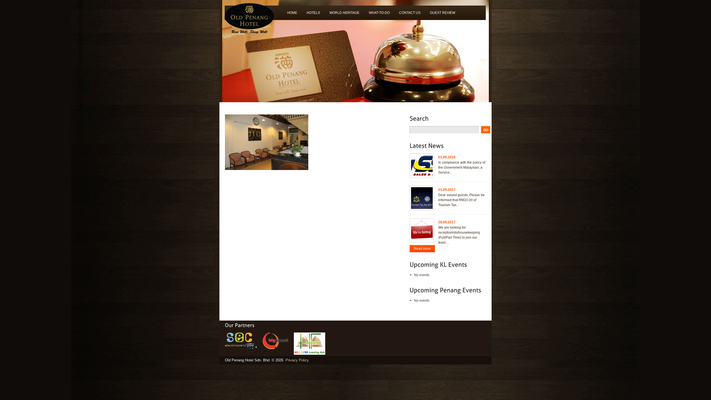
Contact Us (409, 13)
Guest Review (440, 14)
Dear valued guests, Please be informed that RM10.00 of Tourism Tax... (461, 200)
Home (292, 13)
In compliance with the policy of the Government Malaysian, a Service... (461, 167)
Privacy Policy (297, 360)
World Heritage (342, 14)
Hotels (311, 14)
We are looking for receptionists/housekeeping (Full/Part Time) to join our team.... (459, 235)
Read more (422, 249)
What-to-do (377, 14)
